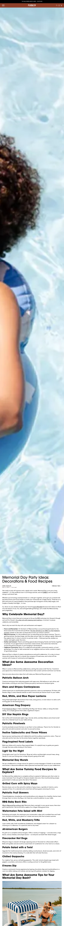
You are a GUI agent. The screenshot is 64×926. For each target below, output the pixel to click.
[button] (56, 5)
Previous (54, 585)
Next (59, 585)
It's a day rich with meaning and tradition (29, 620)
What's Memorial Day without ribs (13, 805)
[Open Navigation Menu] (3, 5)
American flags (11, 708)
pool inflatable (37, 606)
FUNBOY (45, 592)
